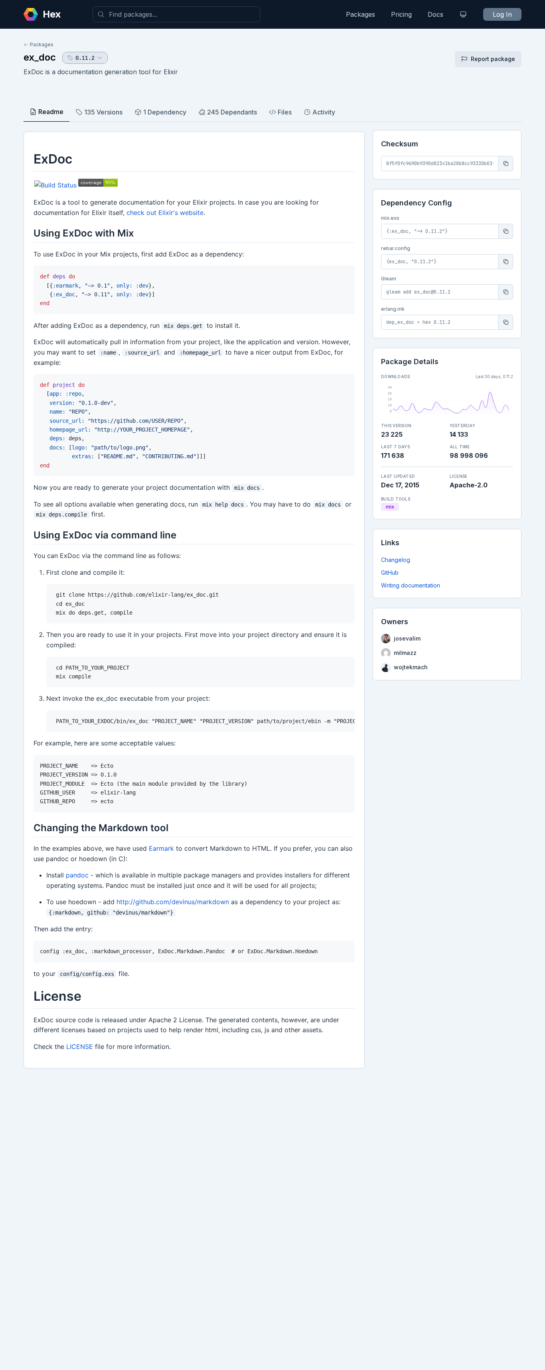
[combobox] (176, 14)
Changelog (395, 559)
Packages (360, 14)
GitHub (390, 572)
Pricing (401, 14)
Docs (435, 14)
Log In (502, 14)
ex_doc (40, 57)
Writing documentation (410, 585)
